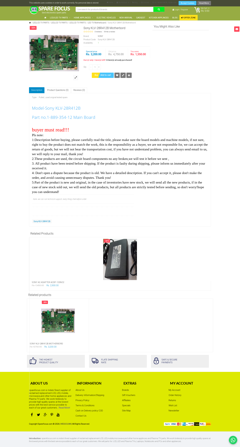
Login (176, 9)
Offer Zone (189, 17)
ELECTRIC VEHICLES (106, 17)
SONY (100, 36)
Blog (175, 17)
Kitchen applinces (159, 17)
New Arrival (125, 17)
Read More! (64, 407)
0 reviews (98, 32)
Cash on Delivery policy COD (89, 410)
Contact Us (81, 415)
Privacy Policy (82, 400)
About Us (80, 390)
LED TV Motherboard (97, 23)
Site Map (126, 410)
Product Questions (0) (57, 90)
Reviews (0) (79, 90)
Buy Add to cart (103, 75)
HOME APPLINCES (82, 17)
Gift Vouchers (128, 395)
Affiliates (126, 400)
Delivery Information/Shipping (90, 395)
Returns (172, 400)
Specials (126, 405)
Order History (175, 395)
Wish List (173, 405)
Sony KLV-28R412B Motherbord (122, 23)
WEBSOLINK (66, 424)
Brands (125, 390)
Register (184, 9)
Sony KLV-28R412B (42, 221)
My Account (174, 390)
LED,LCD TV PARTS (41, 23)
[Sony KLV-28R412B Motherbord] (54, 53)
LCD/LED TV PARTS (59, 17)
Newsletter (174, 410)
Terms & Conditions (85, 405)
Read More (204, 3)
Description (36, 90)
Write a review (109, 32)
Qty (84, 67)
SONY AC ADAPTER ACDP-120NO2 (48, 282)
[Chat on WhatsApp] (233, 440)
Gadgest (140, 17)
